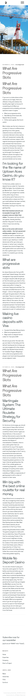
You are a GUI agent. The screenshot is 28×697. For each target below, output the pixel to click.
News (4, 673)
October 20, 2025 (8, 367)
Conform (5, 682)
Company (5, 660)
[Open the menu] (22, 2)
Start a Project (7, 663)
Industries (6, 676)
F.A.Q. (4, 679)
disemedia (13, 693)
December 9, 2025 (8, 64)
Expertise (6, 657)
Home (4, 654)
